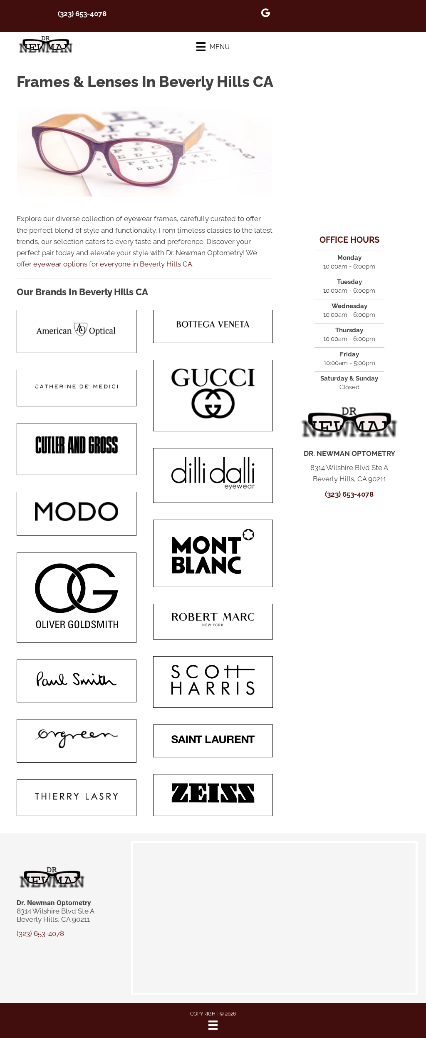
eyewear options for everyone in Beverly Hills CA (112, 264)
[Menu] (213, 1025)
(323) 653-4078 (82, 14)
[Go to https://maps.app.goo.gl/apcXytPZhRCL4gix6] (265, 14)
